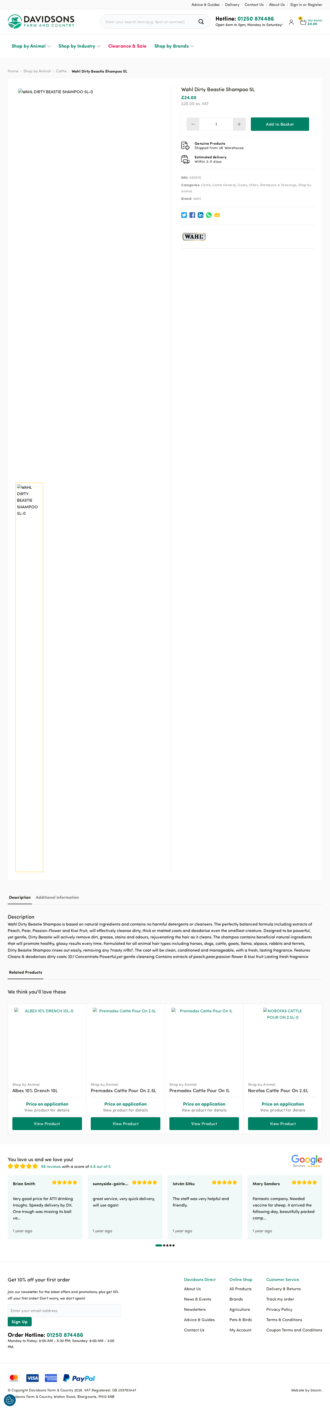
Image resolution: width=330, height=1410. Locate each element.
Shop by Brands (171, 46)
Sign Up (20, 1321)
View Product (47, 1123)
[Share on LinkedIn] (200, 215)
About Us (277, 4)
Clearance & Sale (127, 46)
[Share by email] (217, 215)
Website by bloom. (306, 1390)
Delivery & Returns (283, 1288)
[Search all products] (201, 21)
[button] (318, 991)
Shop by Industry (77, 46)
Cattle (61, 71)
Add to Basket (280, 124)
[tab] (20, 897)
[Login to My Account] (291, 21)
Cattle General (224, 185)
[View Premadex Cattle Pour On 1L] (204, 1040)
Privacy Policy (279, 1309)
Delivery (232, 4)
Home (13, 71)
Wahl (197, 198)
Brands (236, 1299)
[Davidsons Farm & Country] (41, 21)
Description (20, 897)
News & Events (197, 1299)
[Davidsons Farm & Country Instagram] (318, 1377)
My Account (240, 1329)
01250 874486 (255, 18)
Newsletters (195, 1309)
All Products (240, 1288)
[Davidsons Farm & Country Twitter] (305, 1377)
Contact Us (254, 4)
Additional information (57, 897)
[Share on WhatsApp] (209, 215)
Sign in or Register (306, 4)
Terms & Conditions (284, 1319)
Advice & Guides (206, 4)
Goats (242, 185)
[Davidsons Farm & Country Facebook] (292, 1377)
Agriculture (239, 1309)
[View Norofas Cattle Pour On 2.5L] (283, 1040)
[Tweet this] (184, 215)
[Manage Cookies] (10, 1400)
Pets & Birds (240, 1319)
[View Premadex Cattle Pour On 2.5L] (125, 1040)
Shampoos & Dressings (278, 185)
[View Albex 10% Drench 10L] (47, 1040)
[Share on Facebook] (192, 215)
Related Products (25, 972)
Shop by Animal (29, 46)
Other (253, 185)
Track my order (280, 1299)
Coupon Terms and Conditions (294, 1329)
